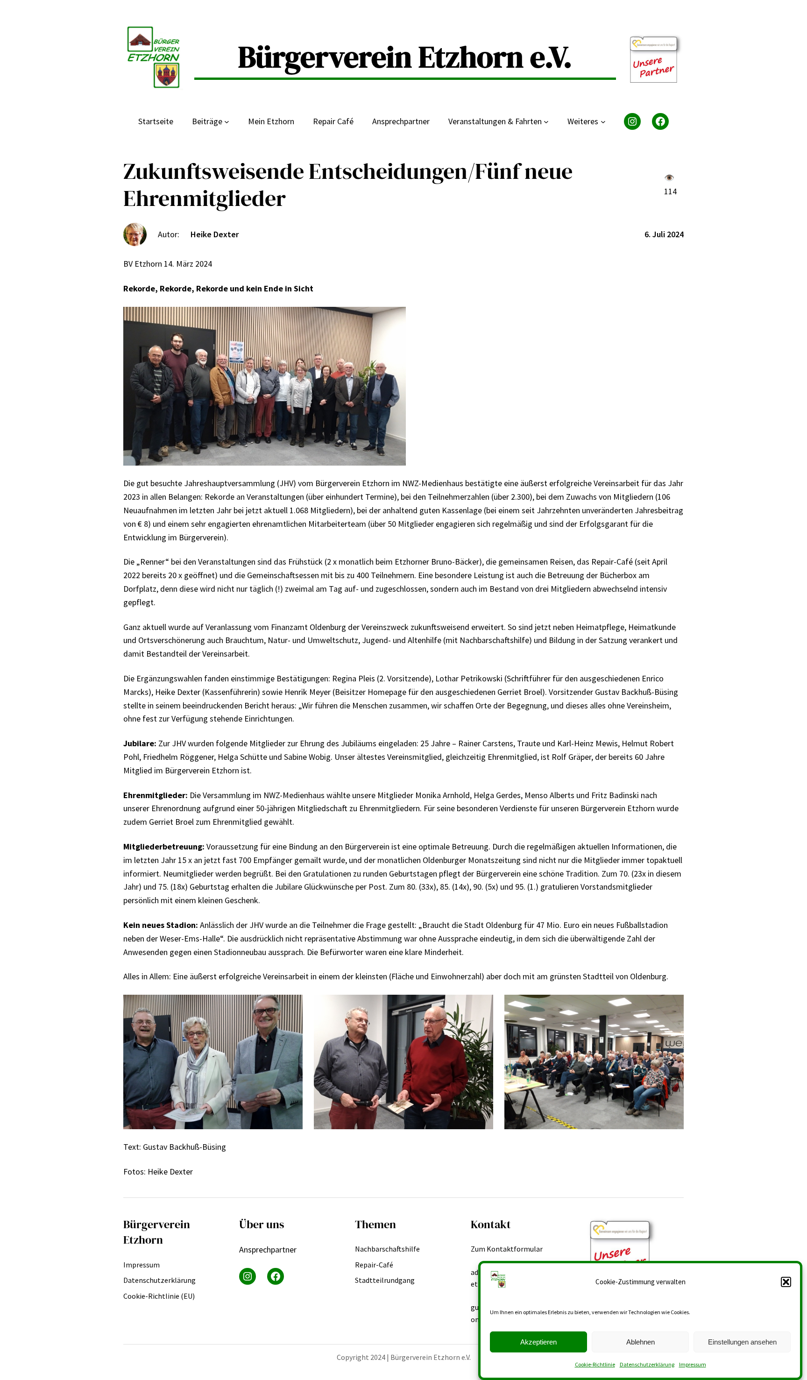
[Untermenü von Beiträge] (226, 121)
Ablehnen (640, 1342)
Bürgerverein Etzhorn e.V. (405, 56)
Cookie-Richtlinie (595, 1364)
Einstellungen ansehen (742, 1342)
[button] (786, 1282)
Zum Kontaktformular (507, 1248)
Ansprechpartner (268, 1249)
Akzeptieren (538, 1342)
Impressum (692, 1364)
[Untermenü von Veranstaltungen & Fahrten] (546, 121)
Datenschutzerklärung (647, 1364)
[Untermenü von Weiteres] (603, 121)
